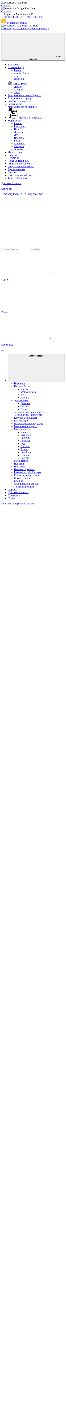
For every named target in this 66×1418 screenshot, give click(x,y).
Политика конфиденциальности (18, 503)
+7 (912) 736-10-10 (33, 17)
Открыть (6, 5)
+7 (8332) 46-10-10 (12, 17)
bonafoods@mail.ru (17, 22)
